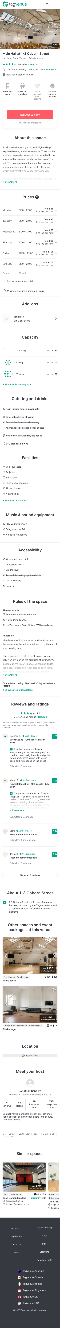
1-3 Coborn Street (36, 893)
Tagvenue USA (31, 1303)
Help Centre (16, 1236)
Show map (51, 69)
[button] (47, 4)
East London (25, 1134)
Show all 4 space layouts (18, 384)
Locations (44, 1252)
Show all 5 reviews (30, 875)
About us (15, 1228)
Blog (44, 1244)
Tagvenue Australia (33, 1270)
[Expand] (55, 4)
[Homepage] (14, 4)
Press (44, 1235)
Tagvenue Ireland (32, 1283)
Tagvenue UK (30, 1296)
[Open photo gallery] (30, 29)
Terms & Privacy (44, 1227)
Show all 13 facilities (16, 500)
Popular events (44, 1260)
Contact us (16, 1244)
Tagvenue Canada (33, 1277)
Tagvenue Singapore (34, 1290)
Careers (16, 1252)
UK (4, 1134)
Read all (34, 64)
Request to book (30, 114)
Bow (36, 1134)
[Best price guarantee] (31, 281)
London (12, 1134)
